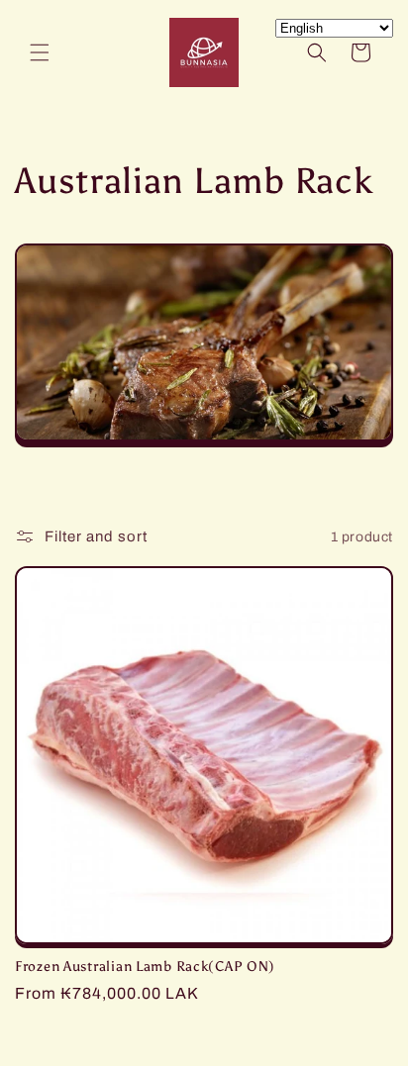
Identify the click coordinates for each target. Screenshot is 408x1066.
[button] (39, 52)
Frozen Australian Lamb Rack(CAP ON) (145, 966)
